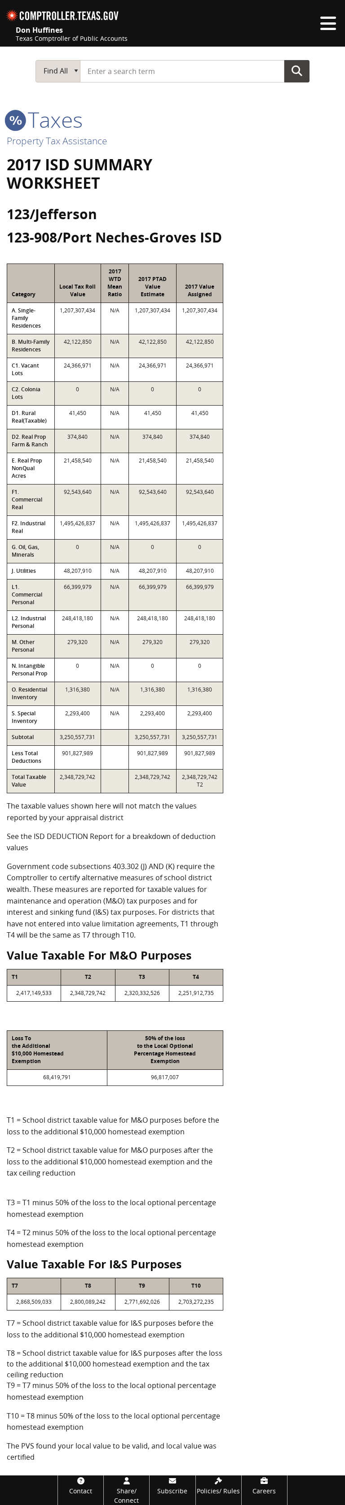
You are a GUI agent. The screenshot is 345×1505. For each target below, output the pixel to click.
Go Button (297, 71)
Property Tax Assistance (57, 140)
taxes (52, 119)
